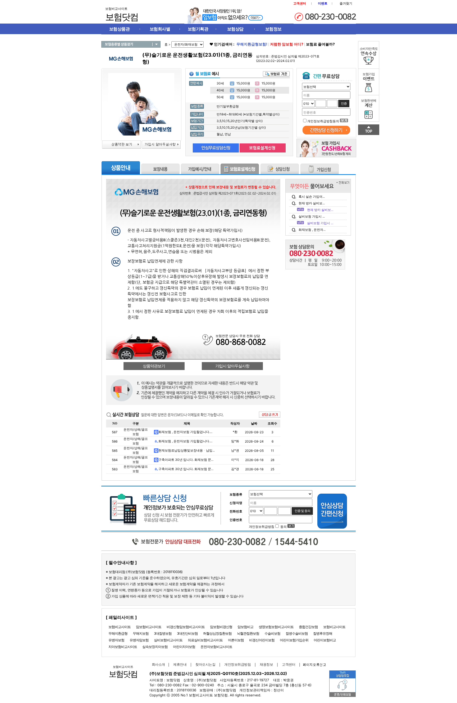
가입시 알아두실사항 (232, 366)
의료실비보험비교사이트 (205, 640)
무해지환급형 (117, 633)
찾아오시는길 (205, 664)
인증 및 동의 (302, 511)
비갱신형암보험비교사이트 (186, 627)
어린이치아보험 (184, 647)
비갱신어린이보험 (262, 640)
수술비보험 (272, 633)
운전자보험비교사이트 (216, 647)
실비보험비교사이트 (168, 640)
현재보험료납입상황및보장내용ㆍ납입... (186, 450)
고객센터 (288, 664)
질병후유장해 (322, 633)
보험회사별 (160, 28)
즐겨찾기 (346, 3)
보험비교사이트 (119, 627)
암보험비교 (245, 627)
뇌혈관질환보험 (248, 633)
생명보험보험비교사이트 (276, 627)
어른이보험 (236, 640)
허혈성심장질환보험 (217, 633)
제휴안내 (179, 664)
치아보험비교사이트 (122, 647)
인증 (344, 103)
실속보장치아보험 (155, 647)
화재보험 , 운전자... (312, 230)
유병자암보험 (139, 640)
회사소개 (157, 664)
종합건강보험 (308, 627)
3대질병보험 (163, 633)
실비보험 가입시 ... (312, 216)
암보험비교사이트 (148, 627)
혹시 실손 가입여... (312, 197)
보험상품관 (119, 28)
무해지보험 (141, 633)
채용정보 (266, 664)
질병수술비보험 (297, 633)
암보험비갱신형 (221, 627)
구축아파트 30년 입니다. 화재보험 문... (185, 460)
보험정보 (273, 28)
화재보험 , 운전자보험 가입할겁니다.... (185, 432)
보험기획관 (198, 28)
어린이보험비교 (325, 640)
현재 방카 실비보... (312, 203)
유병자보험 (116, 640)
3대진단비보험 (187, 633)
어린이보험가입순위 (294, 640)
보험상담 (235, 28)
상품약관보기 (154, 366)
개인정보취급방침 (237, 664)
